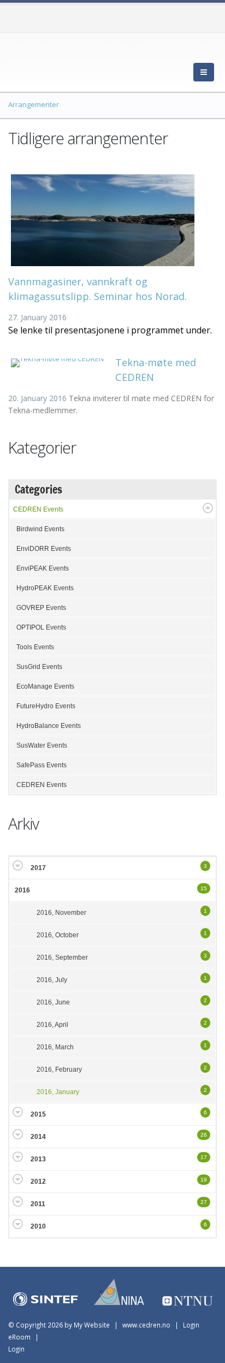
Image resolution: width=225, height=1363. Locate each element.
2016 (22, 890)
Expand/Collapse (208, 508)
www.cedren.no (146, 1324)
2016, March (55, 1047)
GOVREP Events (41, 608)
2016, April (52, 1025)
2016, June (53, 1002)
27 (203, 1202)
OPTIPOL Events (41, 627)
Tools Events (35, 647)
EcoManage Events (45, 686)
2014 (38, 1137)
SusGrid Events (39, 667)
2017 (38, 868)
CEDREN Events (38, 509)
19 (203, 1180)
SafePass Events (41, 765)
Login (16, 1348)
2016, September (62, 957)
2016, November (61, 912)
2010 (38, 1226)
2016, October (58, 935)
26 (203, 1135)
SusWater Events (41, 745)
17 (203, 1157)
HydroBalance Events (48, 726)
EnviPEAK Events (42, 568)
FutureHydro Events (45, 706)
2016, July (52, 980)
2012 (38, 1181)
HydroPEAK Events (45, 588)
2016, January (58, 1092)
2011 (38, 1204)
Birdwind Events (40, 529)
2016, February (59, 1069)
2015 (38, 1114)
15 (203, 888)
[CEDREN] (57, 60)
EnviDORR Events (43, 549)
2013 (38, 1159)
